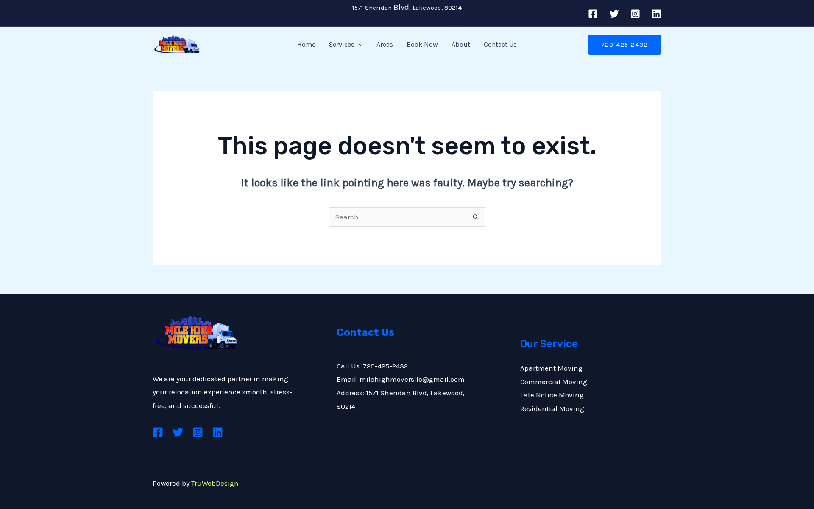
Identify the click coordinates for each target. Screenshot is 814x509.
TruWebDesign (215, 483)
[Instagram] (635, 14)
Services (341, 44)
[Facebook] (593, 14)
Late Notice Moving (552, 395)
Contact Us (500, 44)
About (461, 44)
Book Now (422, 44)
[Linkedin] (656, 14)
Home (306, 44)
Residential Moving (552, 408)
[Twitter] (614, 14)
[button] (358, 44)
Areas (384, 44)
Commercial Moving (553, 381)
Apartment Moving (551, 368)
